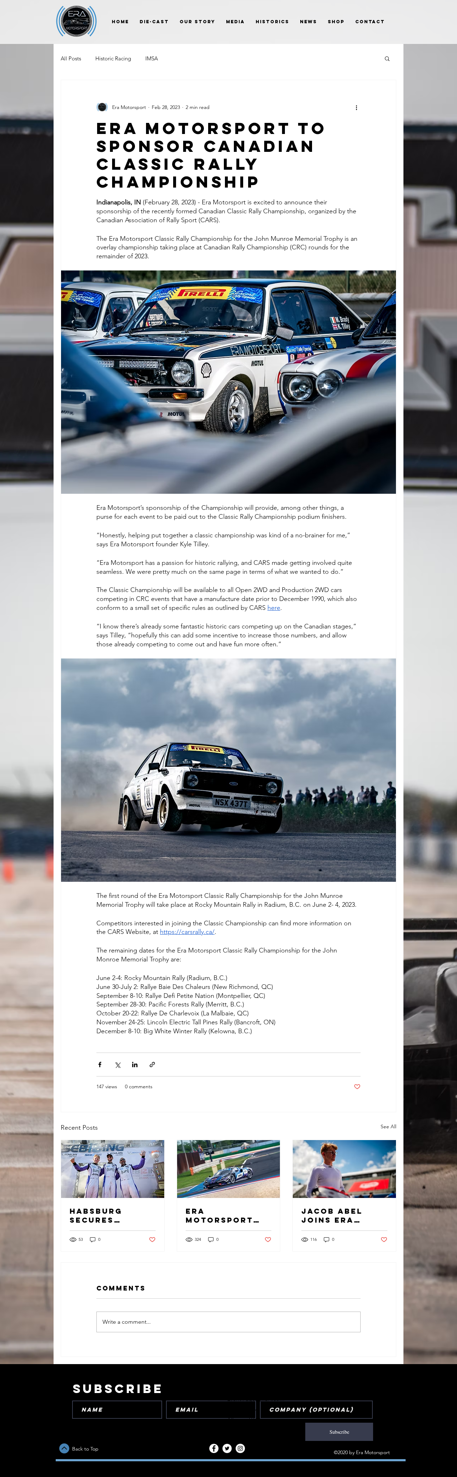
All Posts (71, 58)
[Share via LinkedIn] (134, 1064)
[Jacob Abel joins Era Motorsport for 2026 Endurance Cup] (344, 1169)
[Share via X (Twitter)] (117, 1064)
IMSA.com (271, 1399)
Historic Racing (113, 58)
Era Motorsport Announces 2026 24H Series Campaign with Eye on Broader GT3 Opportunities (227, 1215)
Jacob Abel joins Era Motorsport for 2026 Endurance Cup (342, 1215)
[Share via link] (152, 1064)
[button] (387, 58)
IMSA (151, 58)
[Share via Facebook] (99, 1064)
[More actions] (356, 107)
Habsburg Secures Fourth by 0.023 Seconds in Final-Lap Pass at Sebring (112, 1215)
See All (388, 1126)
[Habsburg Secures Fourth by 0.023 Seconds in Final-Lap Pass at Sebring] (112, 1169)
